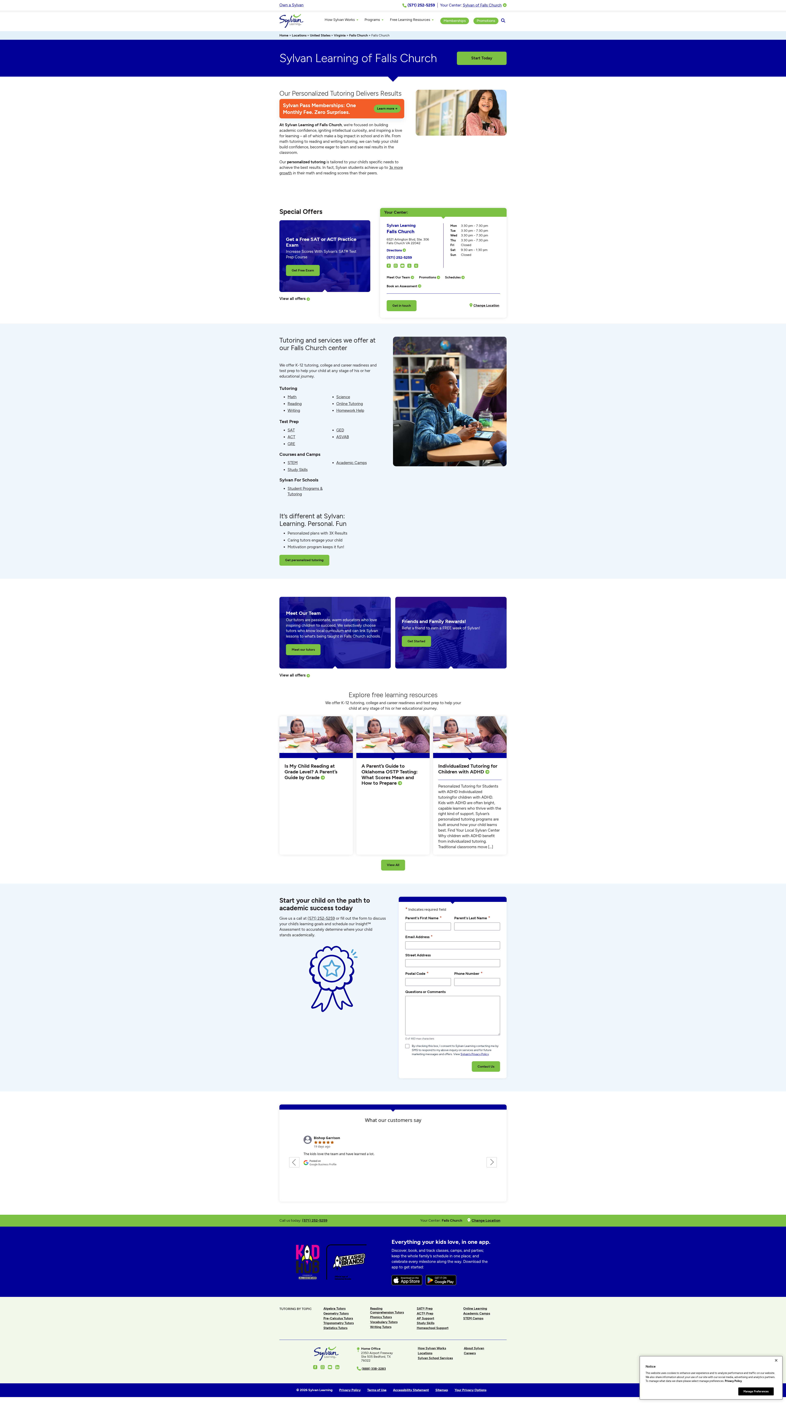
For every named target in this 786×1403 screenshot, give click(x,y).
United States (320, 35)
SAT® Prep (425, 1308)
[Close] (776, 1360)
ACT (291, 437)
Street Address (418, 955)
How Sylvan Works (432, 1348)
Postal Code (417, 973)
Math (292, 397)
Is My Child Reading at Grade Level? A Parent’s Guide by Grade (311, 771)
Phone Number (468, 973)
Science (343, 397)
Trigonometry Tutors (338, 1323)
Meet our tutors (303, 650)
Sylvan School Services (435, 1358)
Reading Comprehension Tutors (387, 1310)
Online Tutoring (349, 403)
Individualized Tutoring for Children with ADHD (467, 769)
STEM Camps (473, 1318)
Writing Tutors (380, 1327)
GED (340, 430)
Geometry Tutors (336, 1313)
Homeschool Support (432, 1328)
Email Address (419, 936)
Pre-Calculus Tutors (338, 1318)
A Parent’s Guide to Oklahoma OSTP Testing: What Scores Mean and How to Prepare (389, 774)
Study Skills (298, 469)
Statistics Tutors (335, 1328)
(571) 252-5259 (399, 257)
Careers (470, 1353)
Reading (295, 403)
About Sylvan (474, 1348)
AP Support (425, 1318)
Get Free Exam (303, 270)
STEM (293, 462)
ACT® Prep (425, 1313)
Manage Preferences (756, 1391)
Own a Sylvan (291, 5)
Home (283, 35)
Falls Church (358, 35)
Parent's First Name (423, 917)
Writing (294, 410)
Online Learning (475, 1308)
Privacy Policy (733, 1381)
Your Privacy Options (470, 1390)
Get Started (416, 641)
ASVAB (342, 437)
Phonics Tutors (381, 1317)
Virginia (340, 35)
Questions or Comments (425, 992)
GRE (291, 444)
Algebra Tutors (334, 1308)
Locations (299, 35)
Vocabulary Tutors (384, 1322)
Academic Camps (351, 462)
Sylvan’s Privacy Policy (475, 1054)
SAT (291, 430)
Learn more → (387, 108)
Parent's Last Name (472, 917)
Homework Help (350, 410)
